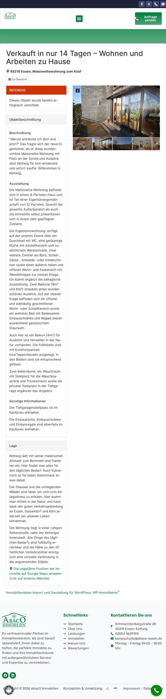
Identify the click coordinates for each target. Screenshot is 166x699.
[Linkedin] (13, 675)
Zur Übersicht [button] (19, 79)
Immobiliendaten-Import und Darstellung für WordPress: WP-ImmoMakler (62, 592)
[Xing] (149, 4)
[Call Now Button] (156, 690)
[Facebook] (5, 675)
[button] (79, 18)
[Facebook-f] (142, 4)
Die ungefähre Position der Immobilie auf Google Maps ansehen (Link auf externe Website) (35, 573)
